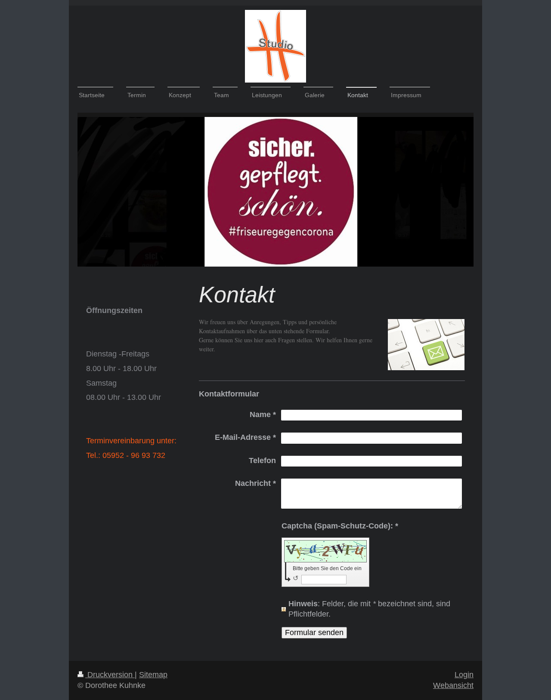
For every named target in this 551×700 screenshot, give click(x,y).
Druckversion (110, 674)
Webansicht (453, 685)
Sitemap (153, 674)
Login (464, 674)
